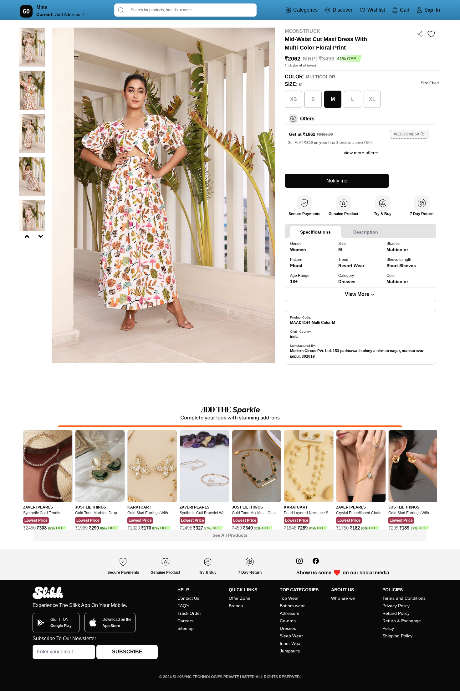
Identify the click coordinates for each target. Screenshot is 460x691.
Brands (236, 605)
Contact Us (188, 598)
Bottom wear (292, 605)
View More (357, 294)
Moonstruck (302, 31)
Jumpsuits (290, 650)
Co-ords (288, 620)
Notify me (336, 180)
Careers (185, 620)
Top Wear (289, 598)
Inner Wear (291, 643)
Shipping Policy (397, 635)
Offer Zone (239, 598)
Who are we (343, 598)
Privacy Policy (396, 605)
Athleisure (289, 613)
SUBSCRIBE (127, 651)
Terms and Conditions (404, 598)
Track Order (189, 613)
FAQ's (183, 605)
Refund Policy (396, 613)
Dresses (288, 628)
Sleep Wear (291, 635)
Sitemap (185, 628)
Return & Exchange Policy (401, 624)
